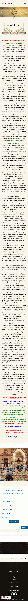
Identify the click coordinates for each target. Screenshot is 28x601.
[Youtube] (19, 593)
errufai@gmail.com (14, 582)
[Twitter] (12, 593)
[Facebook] (8, 593)
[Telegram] (15, 593)
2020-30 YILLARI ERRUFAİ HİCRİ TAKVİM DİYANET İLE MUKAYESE (14, 398)
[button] (2, 12)
